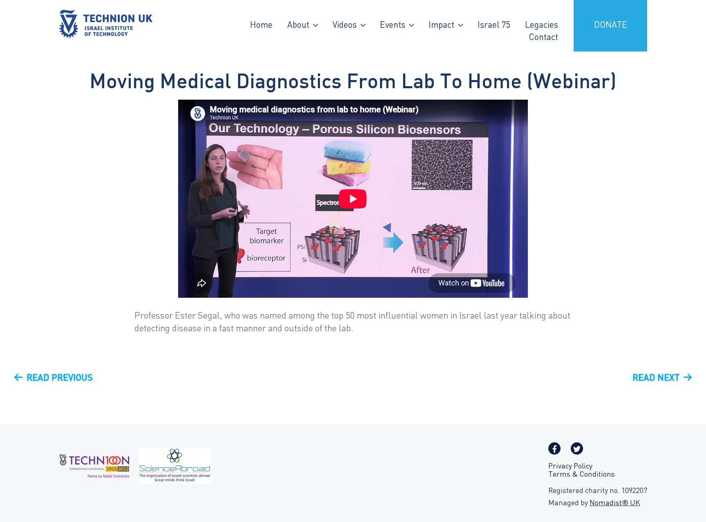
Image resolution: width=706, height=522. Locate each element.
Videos (345, 26)
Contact (543, 38)
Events (392, 26)
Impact (441, 26)
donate (610, 26)
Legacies (541, 26)
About (298, 26)
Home (261, 26)
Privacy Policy (570, 466)
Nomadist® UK (615, 503)
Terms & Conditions (581, 474)
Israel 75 (494, 26)
